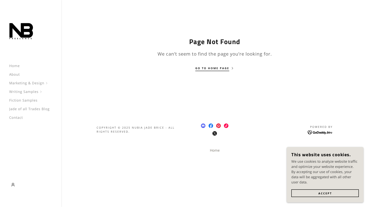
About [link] (14, 74)
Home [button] (215, 150)
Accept (325, 193)
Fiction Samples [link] (23, 100)
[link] (21, 30)
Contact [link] (16, 117)
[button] (35, 83)
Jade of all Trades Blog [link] (29, 109)
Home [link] (14, 65)
